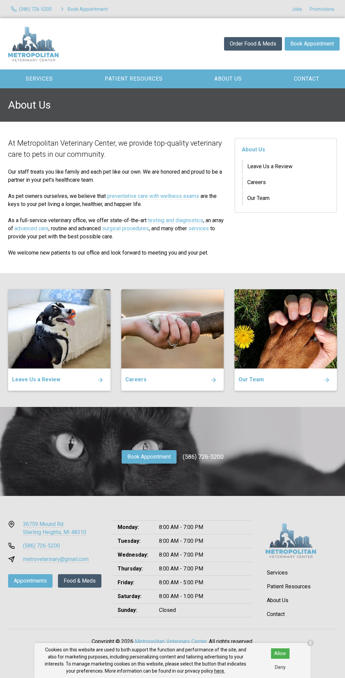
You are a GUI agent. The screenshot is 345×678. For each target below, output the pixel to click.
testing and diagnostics (175, 220)
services (198, 228)
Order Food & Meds (253, 43)
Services (39, 79)
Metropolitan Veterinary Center (171, 641)
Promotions (322, 9)
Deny (280, 667)
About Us (228, 79)
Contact (276, 614)
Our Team (258, 198)
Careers (256, 182)
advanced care (31, 228)
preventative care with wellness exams (153, 196)
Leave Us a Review (269, 166)
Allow (280, 653)
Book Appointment (312, 43)
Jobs (297, 9)
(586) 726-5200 (203, 456)
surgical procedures (125, 228)
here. (219, 671)
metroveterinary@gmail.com (56, 559)
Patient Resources (134, 79)
